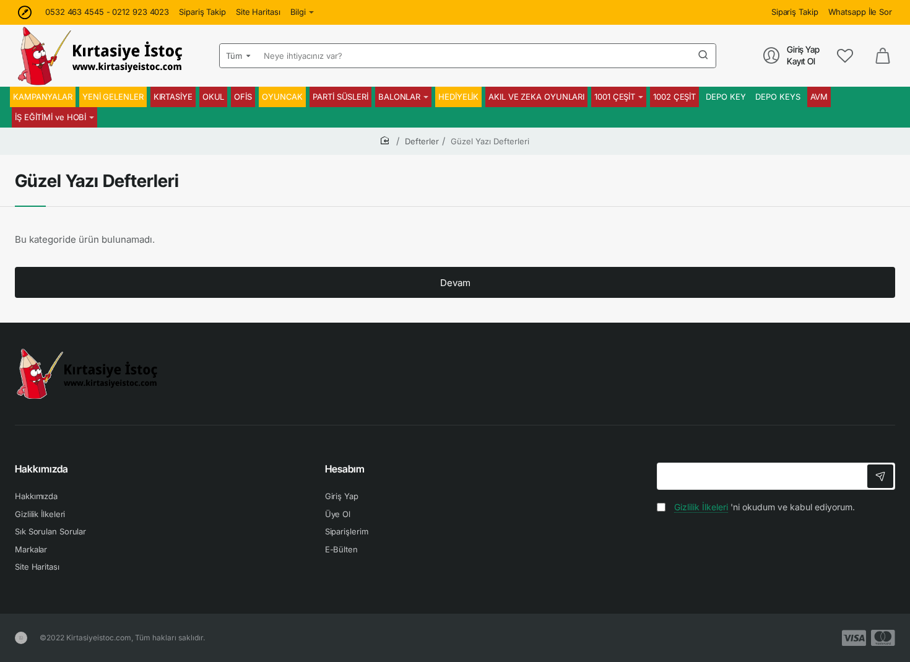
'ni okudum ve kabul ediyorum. (764, 507)
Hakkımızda (41, 469)
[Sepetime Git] (882, 55)
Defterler (422, 141)
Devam (455, 283)
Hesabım (345, 469)
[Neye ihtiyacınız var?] (703, 56)
